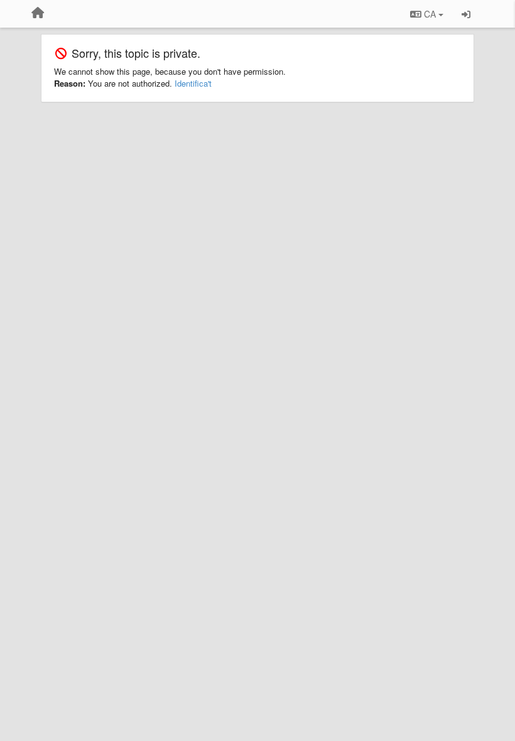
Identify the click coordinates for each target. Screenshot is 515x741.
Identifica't (193, 83)
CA (429, 14)
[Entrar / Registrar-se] (466, 13)
